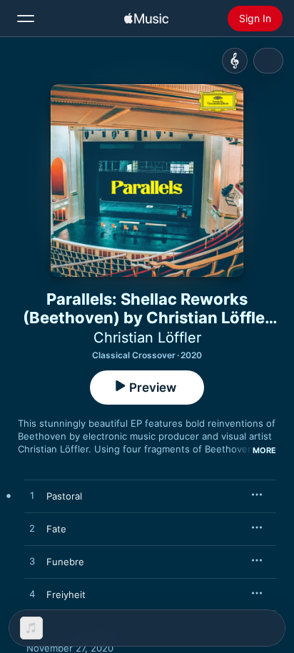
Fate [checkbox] (56, 529)
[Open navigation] (25, 18)
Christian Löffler (147, 337)
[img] (146, 18)
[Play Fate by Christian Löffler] (32, 528)
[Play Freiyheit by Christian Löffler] (32, 594)
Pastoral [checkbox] (64, 496)
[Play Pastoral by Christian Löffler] (32, 496)
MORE (264, 450)
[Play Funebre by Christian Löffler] (32, 561)
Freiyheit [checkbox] (66, 594)
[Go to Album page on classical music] (235, 61)
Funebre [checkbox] (65, 561)
